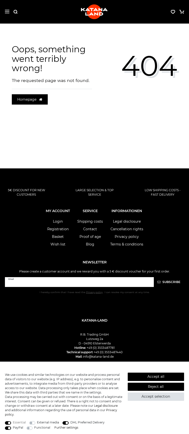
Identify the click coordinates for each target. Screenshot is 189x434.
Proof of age (90, 236)
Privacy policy (127, 236)
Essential (19, 422)
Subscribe (171, 282)
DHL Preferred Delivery (87, 422)
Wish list (57, 244)
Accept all (155, 376)
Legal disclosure (127, 221)
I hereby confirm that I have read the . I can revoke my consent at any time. (95, 292)
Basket (58, 236)
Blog (90, 244)
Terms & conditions (126, 244)
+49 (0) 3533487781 (101, 348)
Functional (42, 427)
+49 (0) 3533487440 (108, 352)
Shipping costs (90, 221)
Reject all (156, 386)
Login (58, 221)
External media (48, 422)
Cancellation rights (126, 229)
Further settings (66, 427)
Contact (90, 229)
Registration (58, 229)
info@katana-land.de (98, 356)
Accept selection (156, 396)
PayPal (18, 427)
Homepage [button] (27, 99)
